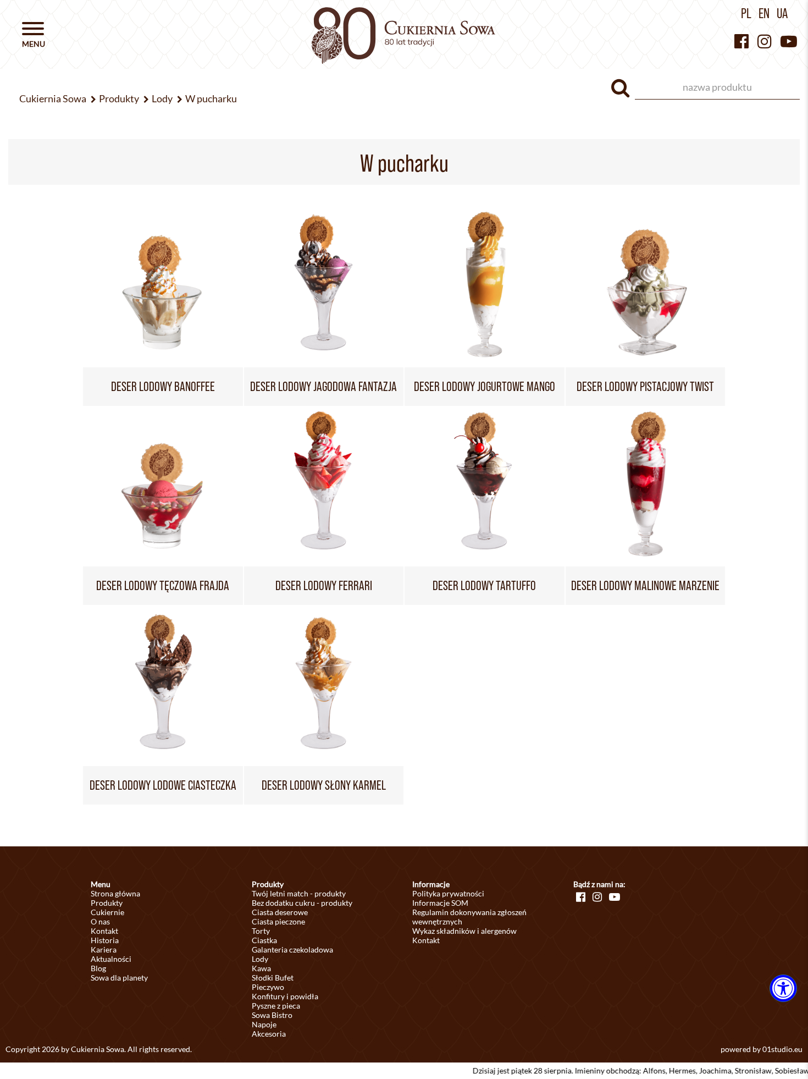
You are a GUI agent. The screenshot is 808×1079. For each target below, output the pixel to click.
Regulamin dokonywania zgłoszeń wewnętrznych (469, 916)
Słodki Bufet (273, 977)
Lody (260, 959)
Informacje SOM (440, 902)
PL (746, 13)
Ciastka (264, 940)
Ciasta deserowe (280, 912)
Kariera (104, 949)
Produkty (107, 902)
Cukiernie (107, 912)
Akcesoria (269, 1033)
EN (764, 13)
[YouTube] (789, 41)
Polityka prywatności (448, 893)
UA (782, 13)
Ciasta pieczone (278, 921)
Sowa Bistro (272, 1015)
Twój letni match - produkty (299, 893)
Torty (261, 930)
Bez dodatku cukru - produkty (302, 902)
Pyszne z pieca (276, 1005)
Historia (105, 940)
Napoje (264, 1024)
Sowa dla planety (119, 977)
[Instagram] (764, 41)
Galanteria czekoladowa (292, 949)
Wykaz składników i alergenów (464, 930)
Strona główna (115, 893)
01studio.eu (782, 1049)
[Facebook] (741, 41)
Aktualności (111, 959)
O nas (100, 921)
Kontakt (104, 930)
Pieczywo (268, 987)
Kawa (261, 968)
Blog (98, 968)
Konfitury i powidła (285, 996)
